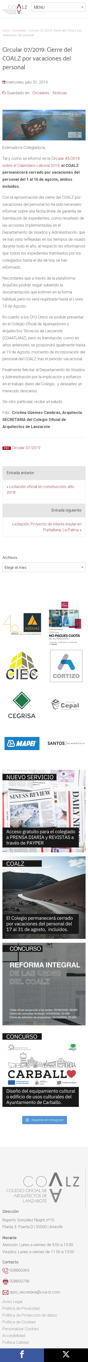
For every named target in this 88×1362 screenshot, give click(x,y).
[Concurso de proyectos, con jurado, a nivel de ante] (44, 1070)
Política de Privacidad (21, 1309)
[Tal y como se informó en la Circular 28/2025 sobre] (44, 897)
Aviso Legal (12, 1302)
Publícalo (66, 1354)
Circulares (40, 93)
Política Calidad (15, 1343)
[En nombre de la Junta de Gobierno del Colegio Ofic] (44, 811)
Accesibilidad (13, 1336)
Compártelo (22, 1354)
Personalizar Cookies (20, 1329)
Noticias (60, 93)
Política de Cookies (19, 1322)
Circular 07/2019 (26, 447)
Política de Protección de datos (29, 1315)
